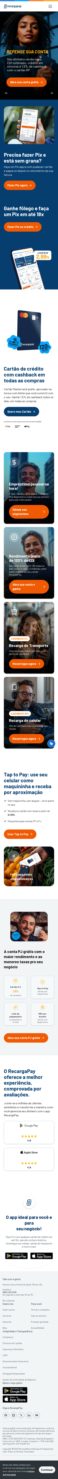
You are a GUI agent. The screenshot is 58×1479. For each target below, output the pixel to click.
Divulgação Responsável (14, 1373)
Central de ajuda (23, 1284)
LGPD (5, 1355)
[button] (51, 744)
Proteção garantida (39, 1322)
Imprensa (7, 1322)
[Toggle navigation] (50, 6)
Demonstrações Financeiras (16, 1361)
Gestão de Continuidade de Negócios (19, 1379)
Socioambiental (10, 1367)
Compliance (8, 1337)
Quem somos (9, 1309)
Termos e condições (40, 1309)
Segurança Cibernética (13, 1349)
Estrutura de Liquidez (12, 1343)
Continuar (47, 1469)
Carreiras (7, 1316)
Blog (5, 1328)
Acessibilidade (37, 1328)
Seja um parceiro (39, 1316)
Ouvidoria (7, 1289)
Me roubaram (9, 1300)
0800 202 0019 (9, 1292)
